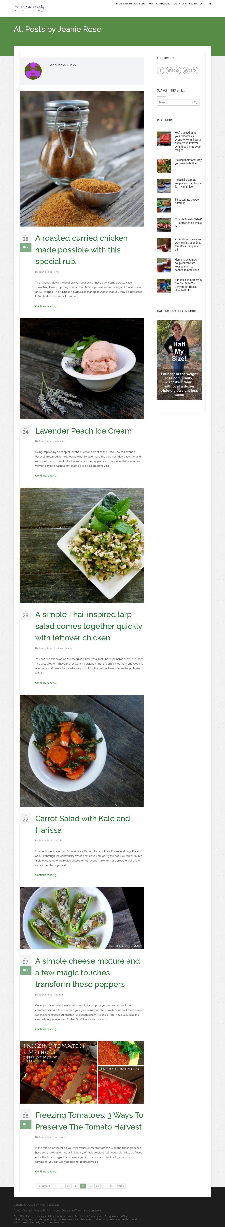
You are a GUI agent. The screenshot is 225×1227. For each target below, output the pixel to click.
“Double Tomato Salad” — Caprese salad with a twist (188, 223)
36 (97, 1186)
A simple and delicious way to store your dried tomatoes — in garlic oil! (188, 244)
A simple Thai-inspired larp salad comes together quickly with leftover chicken (88, 626)
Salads (68, 648)
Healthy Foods (180, 3)
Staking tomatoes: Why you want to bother (188, 161)
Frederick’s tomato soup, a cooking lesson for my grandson (188, 183)
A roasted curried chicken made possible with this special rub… (81, 249)
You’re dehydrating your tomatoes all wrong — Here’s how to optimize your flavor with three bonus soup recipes (188, 141)
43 (111, 1186)
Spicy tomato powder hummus (187, 201)
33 (75, 1186)
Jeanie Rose (46, 271)
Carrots (58, 840)
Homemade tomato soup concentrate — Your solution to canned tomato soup (187, 265)
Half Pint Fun (195, 3)
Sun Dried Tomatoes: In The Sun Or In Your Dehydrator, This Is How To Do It (188, 285)
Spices (150, 3)
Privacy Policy (42, 1210)
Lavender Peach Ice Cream (83, 430)
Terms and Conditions (88, 1210)
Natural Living (163, 3)
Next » (120, 1186)
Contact (27, 1210)
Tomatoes (59, 1137)
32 (68, 1186)
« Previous (44, 1186)
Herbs (142, 3)
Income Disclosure (63, 1210)
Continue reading (45, 306)
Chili (56, 271)
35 (90, 1186)
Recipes (59, 648)
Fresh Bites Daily (49, 1204)
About (17, 1210)
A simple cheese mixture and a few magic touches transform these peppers (87, 972)
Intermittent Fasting (126, 3)
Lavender (59, 441)
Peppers (58, 994)
